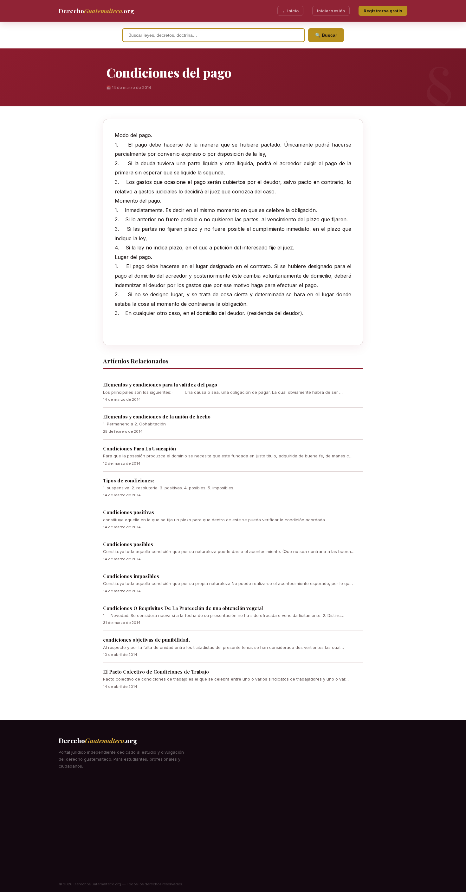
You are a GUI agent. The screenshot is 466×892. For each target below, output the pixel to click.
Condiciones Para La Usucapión (139, 448)
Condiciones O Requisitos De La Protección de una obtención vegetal (183, 608)
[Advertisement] (233, 828)
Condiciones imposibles (131, 576)
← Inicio (290, 10)
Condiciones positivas (128, 512)
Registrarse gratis (383, 10)
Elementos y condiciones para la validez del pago (160, 384)
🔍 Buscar (326, 35)
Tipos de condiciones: (128, 480)
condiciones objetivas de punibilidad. (146, 640)
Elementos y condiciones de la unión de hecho (156, 416)
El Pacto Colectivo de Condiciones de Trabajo (156, 672)
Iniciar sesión (331, 10)
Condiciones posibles (128, 544)
